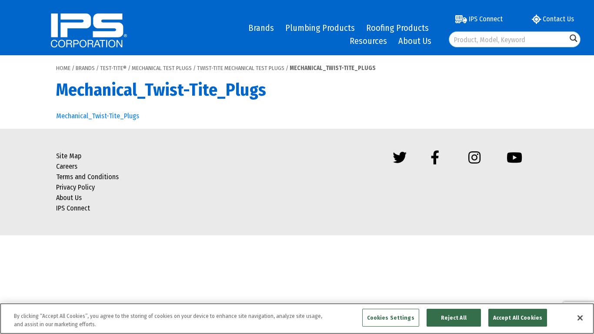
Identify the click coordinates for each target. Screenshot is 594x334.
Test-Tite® (113, 68)
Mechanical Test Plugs (162, 68)
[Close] (580, 317)
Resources (368, 41)
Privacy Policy (75, 187)
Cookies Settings (390, 317)
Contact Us (557, 19)
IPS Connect (485, 19)
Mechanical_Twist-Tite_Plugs (97, 116)
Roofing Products (397, 28)
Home (63, 68)
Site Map (68, 156)
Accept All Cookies (517, 317)
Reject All (454, 317)
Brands (261, 28)
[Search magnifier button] (573, 38)
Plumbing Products (320, 28)
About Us (414, 41)
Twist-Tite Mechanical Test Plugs (240, 68)
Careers (66, 166)
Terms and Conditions (87, 177)
